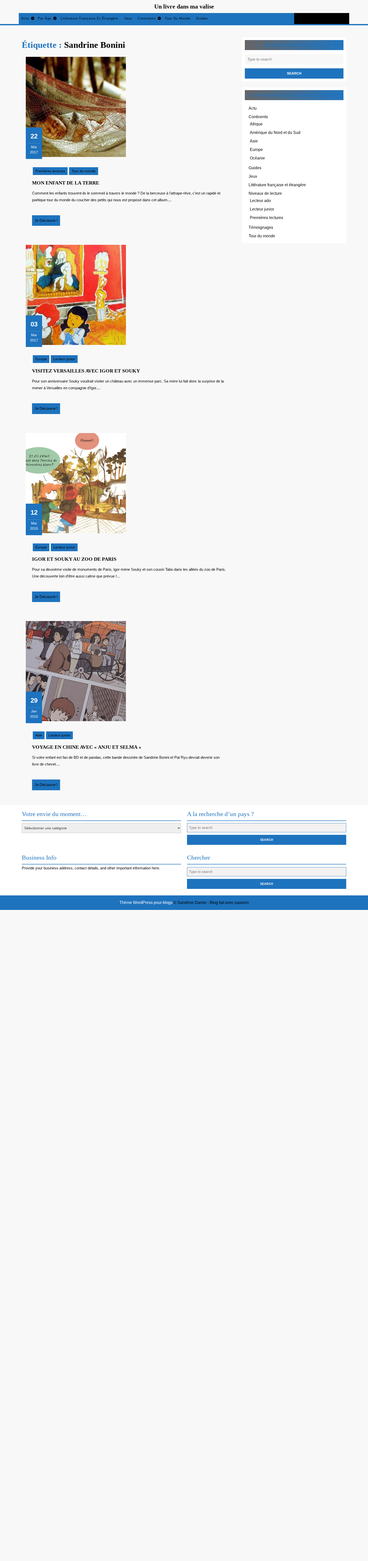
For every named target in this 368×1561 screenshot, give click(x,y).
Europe (41, 359)
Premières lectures (50, 171)
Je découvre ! (47, 222)
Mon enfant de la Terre (65, 182)
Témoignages (261, 227)
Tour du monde (177, 18)
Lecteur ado (260, 201)
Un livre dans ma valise (184, 6)
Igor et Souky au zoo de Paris (74, 559)
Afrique (256, 124)
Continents (147, 18)
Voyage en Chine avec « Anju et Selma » (86, 747)
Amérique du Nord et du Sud (275, 132)
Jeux (128, 18)
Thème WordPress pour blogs (145, 902)
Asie (38, 735)
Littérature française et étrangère (89, 18)
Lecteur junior (64, 359)
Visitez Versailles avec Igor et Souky (86, 370)
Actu (25, 18)
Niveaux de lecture (265, 193)
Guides (202, 18)
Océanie (257, 158)
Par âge (44, 18)
